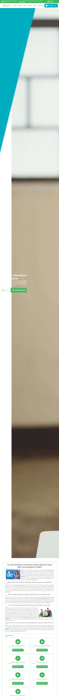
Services (14, 5)
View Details (18, 650)
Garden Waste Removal (18, 679)
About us (20, 5)
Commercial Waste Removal (42, 646)
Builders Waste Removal (18, 646)
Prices (25, 5)
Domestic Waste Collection (17, 662)
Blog (35, 5)
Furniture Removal (42, 662)
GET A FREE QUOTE (18, 290)
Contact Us (30, 5)
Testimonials (40, 5)
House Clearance (42, 679)
